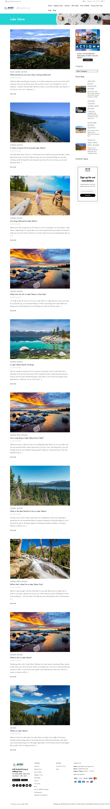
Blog (54, 10)
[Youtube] (27, 785)
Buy (85, 1)
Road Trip (90, 83)
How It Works (84, 6)
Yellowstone (91, 127)
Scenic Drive (91, 101)
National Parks (92, 86)
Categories (79, 66)
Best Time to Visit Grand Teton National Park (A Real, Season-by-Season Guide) (94, 94)
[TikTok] (94, 1)
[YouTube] (102, 1)
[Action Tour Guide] (9, 8)
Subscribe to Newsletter (41, 795)
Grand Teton (91, 81)
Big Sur (12, 71)
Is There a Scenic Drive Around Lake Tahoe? (28, 148)
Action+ (67, 6)
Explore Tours (58, 6)
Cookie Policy (80, 804)
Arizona (90, 142)
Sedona (90, 145)
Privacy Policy (71, 804)
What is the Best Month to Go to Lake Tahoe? (28, 511)
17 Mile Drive (91, 103)
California (18, 71)
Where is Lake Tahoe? (19, 730)
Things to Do (91, 140)
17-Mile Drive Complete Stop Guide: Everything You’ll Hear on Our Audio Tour (93, 114)
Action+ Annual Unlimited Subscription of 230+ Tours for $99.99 (87, 56)
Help (49, 10)
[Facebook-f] (20, 785)
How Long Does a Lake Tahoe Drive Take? (27, 438)
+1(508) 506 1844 (83, 769)
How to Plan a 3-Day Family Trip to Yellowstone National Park (93, 133)
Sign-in (90, 1)
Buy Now (88, 60)
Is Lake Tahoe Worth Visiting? (22, 364)
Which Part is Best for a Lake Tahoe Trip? (26, 584)
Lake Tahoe (24, 71)
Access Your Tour (97, 6)
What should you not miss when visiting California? (30, 74)
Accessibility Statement (92, 804)
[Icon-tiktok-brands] (13, 785)
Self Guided (91, 88)
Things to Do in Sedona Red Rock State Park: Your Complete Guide (92, 150)
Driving (19, 435)
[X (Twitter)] (99, 1)
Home (50, 6)
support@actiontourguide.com (14, 1)
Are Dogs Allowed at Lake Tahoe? (23, 221)
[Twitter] (23, 785)
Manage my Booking (60, 804)
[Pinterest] (104, 1)
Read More (13, 94)
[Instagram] (96, 1)
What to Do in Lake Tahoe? (21, 657)
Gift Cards (75, 6)
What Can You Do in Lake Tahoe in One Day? (28, 294)
